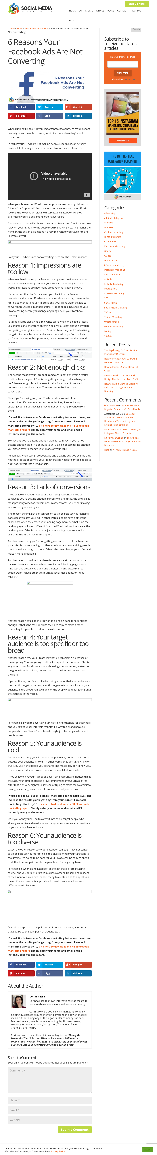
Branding (108, 222)
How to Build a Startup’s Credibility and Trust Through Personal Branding (121, 387)
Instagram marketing (114, 269)
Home (72, 10)
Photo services (111, 429)
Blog (72, 20)
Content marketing (113, 232)
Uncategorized (111, 321)
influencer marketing (114, 265)
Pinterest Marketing (114, 293)
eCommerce (110, 241)
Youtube (108, 335)
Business (108, 227)
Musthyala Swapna (113, 437)
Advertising (109, 213)
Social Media (110, 302)
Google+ (108, 250)
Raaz (106, 449)
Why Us (100, 10)
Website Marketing (113, 326)
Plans (110, 10)
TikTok (107, 312)
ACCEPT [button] (147, 1149)
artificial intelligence (114, 218)
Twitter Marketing (113, 317)
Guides (107, 255)
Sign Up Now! (137, 3)
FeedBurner (129, 79)
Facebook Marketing (37, 28)
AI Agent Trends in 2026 (125, 449)
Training (136, 10)
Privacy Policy (58, 1151)
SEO (106, 298)
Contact (122, 10)
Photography (110, 288)
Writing (107, 331)
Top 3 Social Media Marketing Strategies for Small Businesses (122, 441)
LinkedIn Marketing (113, 284)
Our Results (86, 10)
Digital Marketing (112, 236)
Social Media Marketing (115, 307)
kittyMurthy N (111, 405)
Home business (112, 260)
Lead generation (112, 274)
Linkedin (108, 279)
